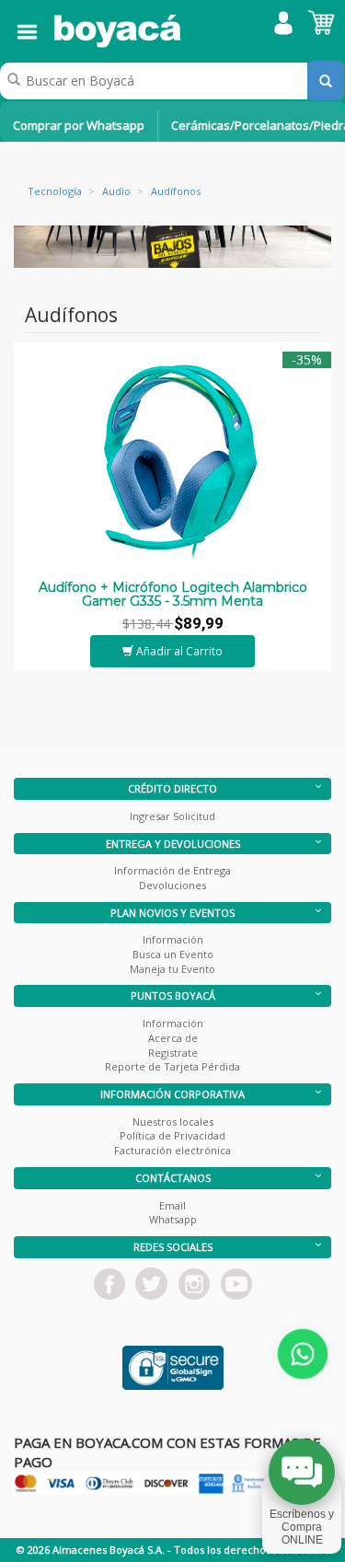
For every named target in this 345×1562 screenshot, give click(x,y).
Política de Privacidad (172, 1135)
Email (172, 1205)
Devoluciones (172, 885)
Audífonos (176, 191)
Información (173, 939)
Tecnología (55, 191)
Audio (116, 191)
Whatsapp (173, 1219)
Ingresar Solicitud (172, 816)
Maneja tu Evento (172, 969)
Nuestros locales (172, 1121)
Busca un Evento (172, 954)
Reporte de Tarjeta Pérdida (172, 1066)
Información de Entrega (172, 870)
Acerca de (173, 1038)
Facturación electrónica (172, 1150)
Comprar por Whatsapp (78, 125)
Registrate (173, 1052)
